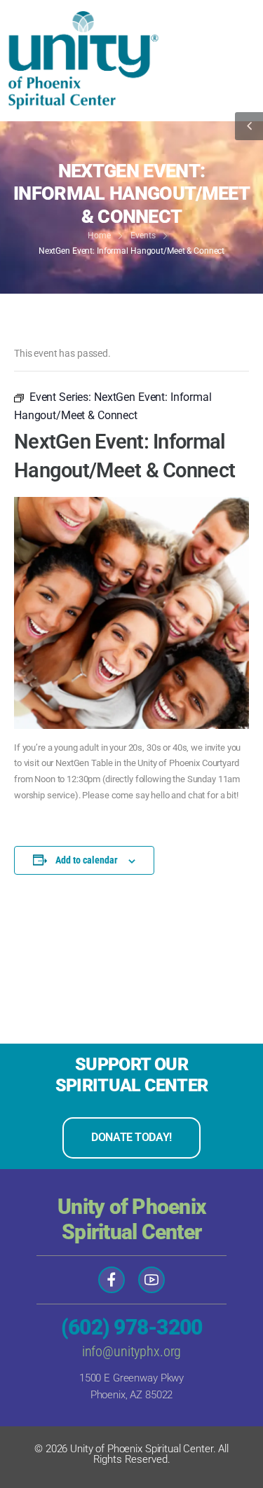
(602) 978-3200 (132, 1327)
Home (99, 235)
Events (142, 235)
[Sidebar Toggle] (249, 126)
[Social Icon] (111, 1280)
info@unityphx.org (132, 1351)
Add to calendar (86, 860)
